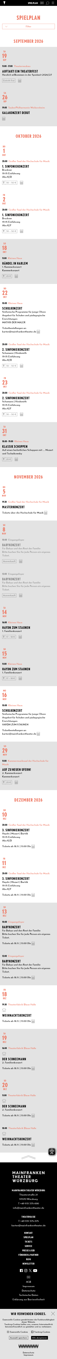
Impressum (28, 1355)
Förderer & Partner (28, 1254)
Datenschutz (28, 1352)
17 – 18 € (10, 636)
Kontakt (28, 1232)
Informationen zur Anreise (4, 1010)
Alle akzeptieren (39, 1337)
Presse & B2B (28, 1250)
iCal (19, 80)
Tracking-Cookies (42, 1332)
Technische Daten (28, 1295)
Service (28, 1246)
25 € (8, 276)
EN (42, 3)
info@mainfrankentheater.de (28, 1207)
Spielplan (33, 3)
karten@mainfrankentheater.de (29, 1225)
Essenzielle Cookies (19, 1332)
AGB (28, 1281)
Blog (28, 1259)
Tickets (28, 1241)
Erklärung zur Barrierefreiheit (29, 1299)
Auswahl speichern (18, 1337)
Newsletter (28, 1263)
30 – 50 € (11, 182)
